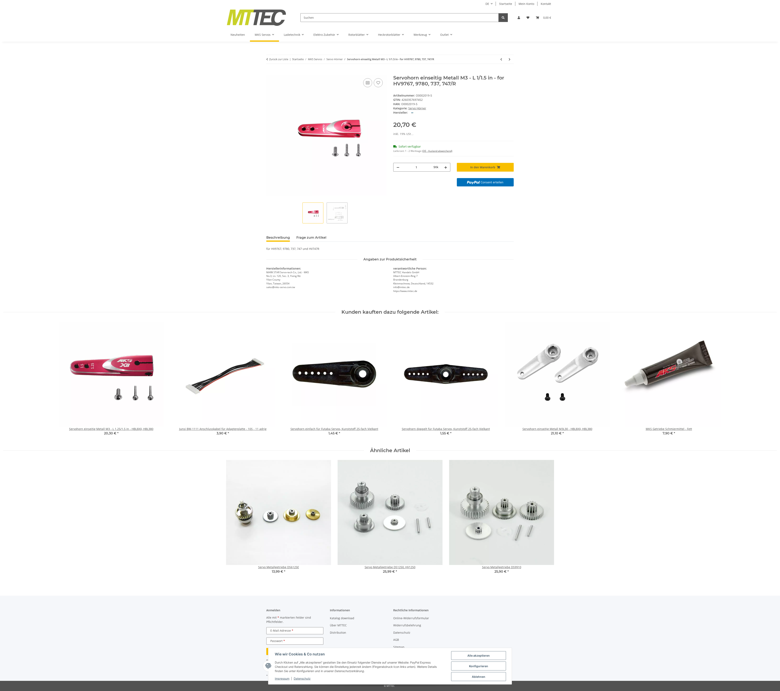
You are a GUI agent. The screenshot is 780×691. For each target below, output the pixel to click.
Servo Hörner (417, 108)
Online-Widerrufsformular (411, 618)
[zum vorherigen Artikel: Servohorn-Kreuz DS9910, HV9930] (501, 59)
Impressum (282, 678)
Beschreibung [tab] (278, 237)
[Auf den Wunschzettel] (378, 82)
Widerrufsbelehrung (407, 625)
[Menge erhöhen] (445, 167)
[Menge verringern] (397, 167)
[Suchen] (503, 17)
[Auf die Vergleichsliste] (367, 82)
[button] (518, 18)
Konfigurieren (478, 666)
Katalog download (342, 618)
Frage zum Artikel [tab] (311, 237)
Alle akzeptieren (478, 655)
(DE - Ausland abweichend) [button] (437, 151)
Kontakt (546, 4)
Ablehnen (478, 676)
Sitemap (398, 647)
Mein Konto (526, 4)
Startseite (505, 4)
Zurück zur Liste (278, 59)
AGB (396, 640)
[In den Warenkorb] (269, 73)
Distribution (338, 632)
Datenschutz (302, 678)
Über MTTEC (338, 625)
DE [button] (487, 4)
